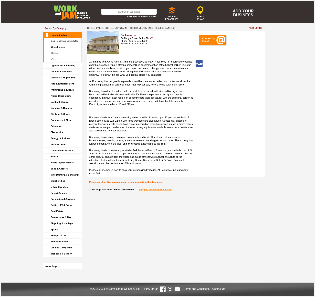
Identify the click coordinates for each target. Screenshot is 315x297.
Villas (53, 59)
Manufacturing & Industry (65, 174)
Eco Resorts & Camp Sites (64, 41)
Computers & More (61, 120)
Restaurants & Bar (61, 217)
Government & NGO (62, 150)
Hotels (54, 53)
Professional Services (63, 199)
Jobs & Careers (59, 168)
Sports (54, 229)
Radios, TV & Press (61, 205)
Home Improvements (62, 162)
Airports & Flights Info (63, 77)
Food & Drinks (59, 144)
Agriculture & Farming (63, 65)
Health (54, 156)
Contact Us (218, 288)
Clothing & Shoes (60, 114)
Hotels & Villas (59, 35)
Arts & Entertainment (62, 83)
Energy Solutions (60, 138)
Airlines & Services (61, 71)
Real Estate (57, 211)
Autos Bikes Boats (61, 96)
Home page (51, 266)
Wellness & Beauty (61, 253)
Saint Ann (121, 28)
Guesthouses (58, 47)
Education (56, 126)
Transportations (60, 241)
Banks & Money (59, 102)
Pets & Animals (59, 193)
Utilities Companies (62, 247)
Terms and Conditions (197, 288)
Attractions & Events (62, 89)
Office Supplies (59, 187)
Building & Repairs (61, 108)
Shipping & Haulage (62, 223)
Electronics (57, 132)
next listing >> (257, 28)
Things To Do (58, 235)
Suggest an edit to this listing (155, 189)
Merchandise (58, 181)
